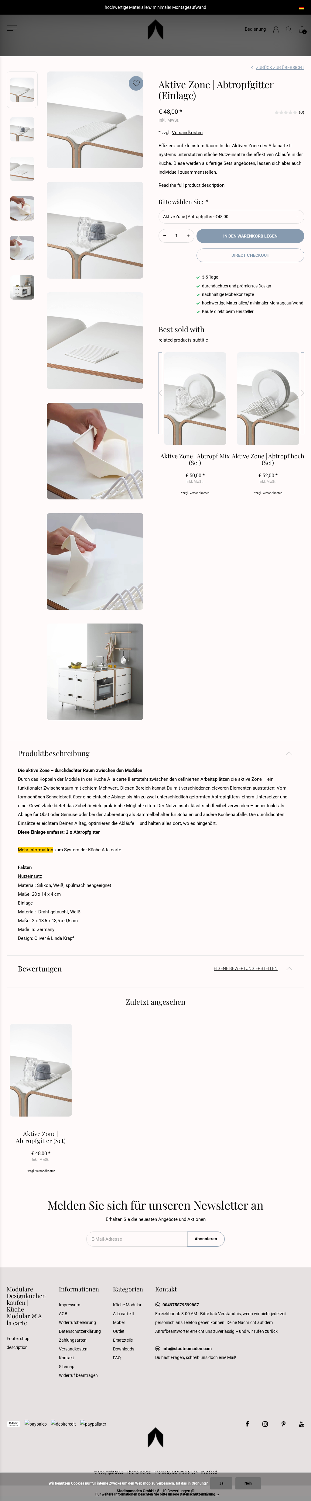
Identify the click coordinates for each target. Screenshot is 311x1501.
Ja (221, 1483)
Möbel (119, 1322)
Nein (248, 1483)
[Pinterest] (283, 1424)
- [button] (165, 236)
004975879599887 (180, 1304)
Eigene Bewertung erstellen (246, 968)
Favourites (136, 83)
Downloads (123, 1348)
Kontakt (66, 1357)
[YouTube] (301, 1424)
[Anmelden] (276, 29)
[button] (11, 28)
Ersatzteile (123, 1340)
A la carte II (123, 1313)
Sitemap (66, 1366)
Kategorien (128, 1289)
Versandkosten (187, 132)
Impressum (69, 1304)
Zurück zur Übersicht (280, 67)
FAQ (117, 1357)
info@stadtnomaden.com (187, 1348)
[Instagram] (265, 1424)
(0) (301, 112)
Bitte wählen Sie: (183, 201)
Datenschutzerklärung (80, 1331)
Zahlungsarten (73, 1340)
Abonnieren (206, 1238)
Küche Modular (127, 1304)
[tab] (155, 753)
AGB (63, 1313)
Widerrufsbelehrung (77, 1322)
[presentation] (160, 393)
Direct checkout (250, 255)
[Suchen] (289, 29)
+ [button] (188, 236)
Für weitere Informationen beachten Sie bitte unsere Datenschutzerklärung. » (157, 1494)
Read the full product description (191, 185)
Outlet (119, 1331)
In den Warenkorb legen (250, 236)
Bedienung (255, 29)
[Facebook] (247, 1424)
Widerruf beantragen (78, 1375)
